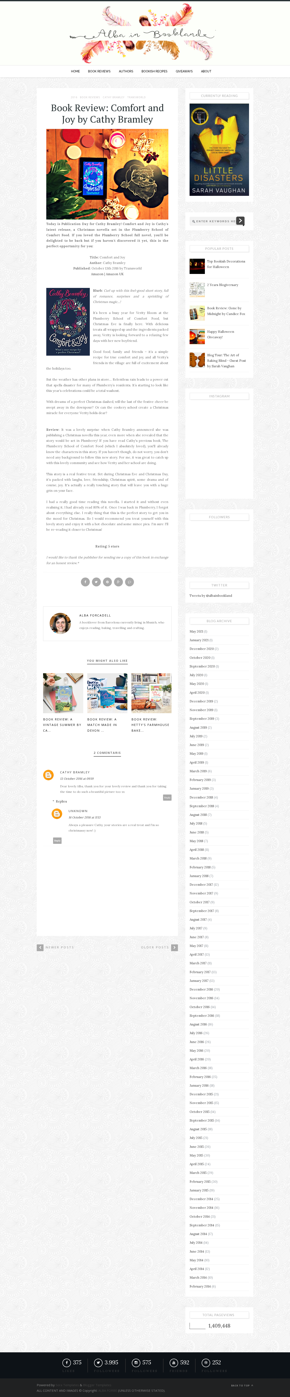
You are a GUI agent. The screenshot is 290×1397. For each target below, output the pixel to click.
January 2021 (199, 640)
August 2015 (198, 1129)
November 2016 (201, 998)
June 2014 (197, 1251)
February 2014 (200, 1286)
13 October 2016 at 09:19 (76, 779)
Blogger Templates (96, 1385)
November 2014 (201, 1208)
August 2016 (198, 1024)
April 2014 (197, 1269)
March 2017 (198, 963)
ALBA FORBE (107, 1390)
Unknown (78, 811)
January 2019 (199, 788)
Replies (61, 801)
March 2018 (198, 858)
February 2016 (200, 1077)
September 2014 (202, 1225)
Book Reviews (90, 97)
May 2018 (196, 841)
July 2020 (196, 675)
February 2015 (200, 1182)
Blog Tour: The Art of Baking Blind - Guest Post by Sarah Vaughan (226, 360)
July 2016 (196, 1033)
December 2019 (201, 701)
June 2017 (197, 937)
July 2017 (196, 928)
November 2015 (201, 1103)
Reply (167, 797)
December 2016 (201, 989)
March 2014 (198, 1277)
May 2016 (196, 1051)
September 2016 (202, 1016)
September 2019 (202, 719)
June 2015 (197, 1147)
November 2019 (201, 710)
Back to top (241, 1385)
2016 (74, 97)
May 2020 (197, 684)
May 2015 (196, 1155)
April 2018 (197, 850)
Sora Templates (67, 1385)
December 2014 (201, 1199)
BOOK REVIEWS (99, 71)
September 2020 (202, 666)
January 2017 (199, 981)
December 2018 (201, 797)
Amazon (97, 274)
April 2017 (197, 954)
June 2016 (197, 1042)
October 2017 (200, 902)
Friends (179, 1371)
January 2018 (199, 876)
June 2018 (197, 832)
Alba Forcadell (95, 615)
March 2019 (198, 771)
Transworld (136, 97)
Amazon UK (115, 274)
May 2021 (196, 631)
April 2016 (197, 1059)
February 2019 (200, 780)
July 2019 (196, 736)
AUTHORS (126, 71)
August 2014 (198, 1234)
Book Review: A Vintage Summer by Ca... (62, 724)
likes (68, 1371)
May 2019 (196, 754)
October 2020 (200, 658)
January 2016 (199, 1085)
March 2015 (198, 1173)
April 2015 (197, 1164)
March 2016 (198, 1068)
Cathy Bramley (114, 97)
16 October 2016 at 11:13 (84, 817)
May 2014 (196, 1260)
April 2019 (197, 762)
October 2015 (200, 1112)
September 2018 (202, 806)
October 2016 (200, 1007)
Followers (145, 1371)
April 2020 (197, 693)
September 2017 (202, 911)
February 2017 (200, 972)
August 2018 (198, 815)
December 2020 (202, 649)
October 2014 (200, 1217)
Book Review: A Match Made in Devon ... (102, 724)
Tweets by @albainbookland (211, 596)
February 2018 (200, 867)
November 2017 (201, 893)
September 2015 (202, 1120)
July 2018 (196, 823)
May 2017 (196, 946)
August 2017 (198, 920)
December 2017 (201, 885)
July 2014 (196, 1243)
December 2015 (201, 1094)
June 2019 (197, 745)
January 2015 (199, 1190)
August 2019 (198, 727)
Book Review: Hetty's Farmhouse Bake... (150, 724)
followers (107, 1371)
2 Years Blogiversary (222, 285)
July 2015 (196, 1138)
